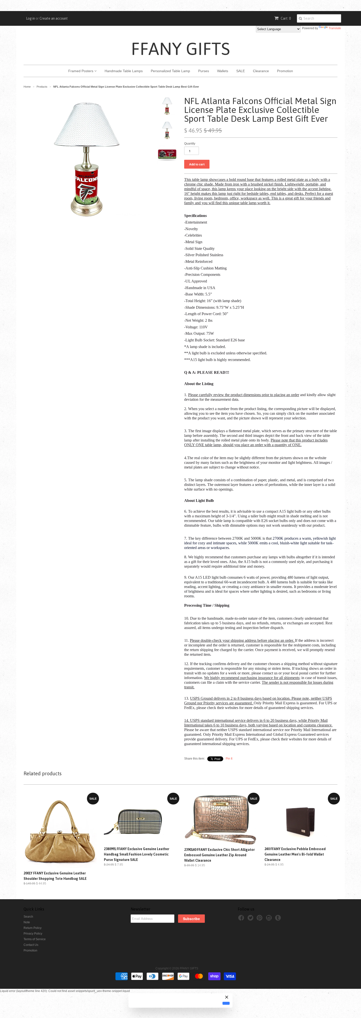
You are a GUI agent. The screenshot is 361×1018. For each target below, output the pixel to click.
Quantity (189, 143)
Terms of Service (35, 939)
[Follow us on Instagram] (269, 919)
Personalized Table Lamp (170, 71)
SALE (240, 71)
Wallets (222, 71)
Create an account (54, 18)
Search (28, 916)
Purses (203, 71)
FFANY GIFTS (180, 48)
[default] (226, 1003)
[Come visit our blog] (278, 919)
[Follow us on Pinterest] (260, 919)
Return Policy (33, 928)
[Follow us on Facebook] (242, 919)
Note (27, 922)
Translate (335, 28)
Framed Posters (81, 71)
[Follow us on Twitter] (251, 919)
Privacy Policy (33, 933)
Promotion (285, 71)
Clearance (261, 71)
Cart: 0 (285, 18)
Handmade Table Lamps (124, 71)
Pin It (229, 758)
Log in (30, 18)
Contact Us (31, 945)
